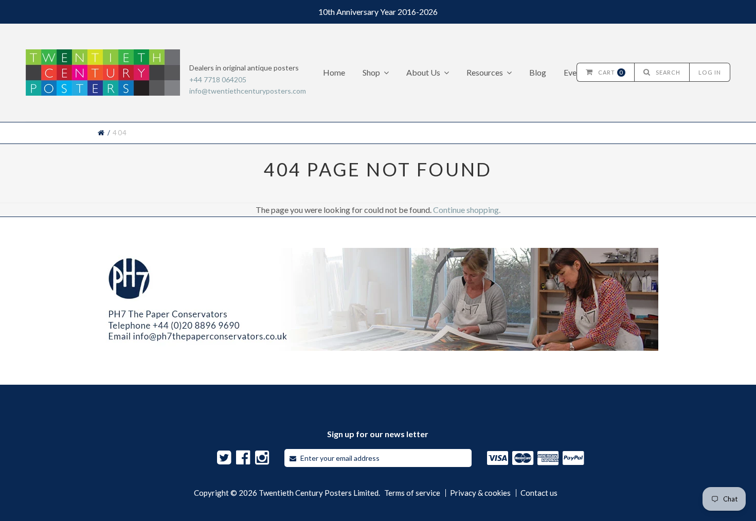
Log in (709, 72)
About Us (423, 72)
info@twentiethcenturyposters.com (247, 90)
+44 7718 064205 (217, 79)
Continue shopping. (466, 209)
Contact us (538, 493)
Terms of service (412, 493)
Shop (371, 72)
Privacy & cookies (480, 493)
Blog (537, 72)
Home (334, 72)
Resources (484, 72)
